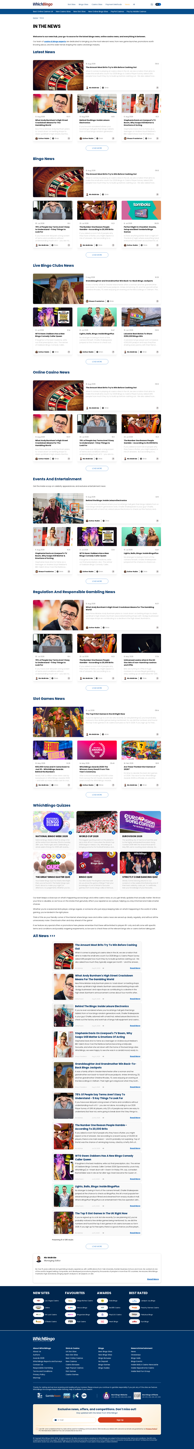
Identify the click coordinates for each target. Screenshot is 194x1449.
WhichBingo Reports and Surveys (47, 1361)
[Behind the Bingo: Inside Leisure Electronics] (97, 103)
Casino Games (72, 1374)
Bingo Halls (135, 1358)
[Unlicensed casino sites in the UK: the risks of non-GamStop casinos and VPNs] (141, 643)
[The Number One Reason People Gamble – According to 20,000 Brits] (97, 210)
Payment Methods (114, 4)
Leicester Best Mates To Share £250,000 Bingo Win (138, 334)
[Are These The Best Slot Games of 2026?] (141, 750)
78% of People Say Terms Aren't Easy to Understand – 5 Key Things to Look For (52, 229)
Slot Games (71, 1371)
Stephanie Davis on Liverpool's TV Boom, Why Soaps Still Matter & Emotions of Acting (140, 122)
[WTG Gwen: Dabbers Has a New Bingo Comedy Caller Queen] (52, 316)
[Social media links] (158, 4)
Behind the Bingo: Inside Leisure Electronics (94, 121)
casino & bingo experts (55, 41)
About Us (37, 1351)
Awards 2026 (38, 1358)
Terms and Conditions (42, 1371)
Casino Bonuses (72, 1364)
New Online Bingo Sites (98, 11)
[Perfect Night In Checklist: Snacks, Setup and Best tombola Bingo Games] (141, 210)
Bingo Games (104, 1364)
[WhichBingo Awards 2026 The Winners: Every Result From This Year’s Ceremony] (97, 750)
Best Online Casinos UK (43, 11)
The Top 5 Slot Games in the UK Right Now (105, 714)
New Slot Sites (79, 11)
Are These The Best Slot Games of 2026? (139, 768)
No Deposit (103, 1361)
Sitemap (36, 1377)
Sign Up (120, 1420)
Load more (97, 1246)
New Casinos (71, 1361)
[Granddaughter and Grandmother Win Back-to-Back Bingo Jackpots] (58, 289)
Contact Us (38, 1364)
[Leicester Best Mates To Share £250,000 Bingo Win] (141, 316)
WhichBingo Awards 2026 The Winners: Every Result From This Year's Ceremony (94, 769)
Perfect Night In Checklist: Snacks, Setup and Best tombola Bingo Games (140, 229)
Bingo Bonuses (104, 1358)
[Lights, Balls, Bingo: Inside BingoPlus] (97, 316)
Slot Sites (71, 4)
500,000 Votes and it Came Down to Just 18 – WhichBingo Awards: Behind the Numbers (52, 769)
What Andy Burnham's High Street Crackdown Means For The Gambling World (51, 122)
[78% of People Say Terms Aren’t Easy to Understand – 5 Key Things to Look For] (52, 210)
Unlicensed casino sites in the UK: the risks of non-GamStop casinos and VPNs (140, 662)
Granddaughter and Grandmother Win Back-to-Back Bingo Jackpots (119, 281)
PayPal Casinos (117, 11)
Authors (36, 1354)
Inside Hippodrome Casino (142, 1368)
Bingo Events (136, 1361)
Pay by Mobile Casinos (136, 11)
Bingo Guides (104, 1368)
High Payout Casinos (74, 1368)
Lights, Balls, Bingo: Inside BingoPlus (96, 333)
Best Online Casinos (74, 1358)
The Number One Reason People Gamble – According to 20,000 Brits (96, 228)
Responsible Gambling (43, 1368)
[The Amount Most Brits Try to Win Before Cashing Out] (58, 75)
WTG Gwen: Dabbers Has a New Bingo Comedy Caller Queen (50, 334)
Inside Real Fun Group (140, 1371)
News (127, 4)
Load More (97, 148)
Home (35, 18)
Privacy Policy (39, 1374)
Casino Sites (97, 4)
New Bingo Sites (105, 1354)
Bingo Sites (83, 4)
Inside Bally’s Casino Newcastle (144, 1364)
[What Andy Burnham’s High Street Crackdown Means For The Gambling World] (52, 103)
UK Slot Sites (71, 1351)
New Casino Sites (63, 11)
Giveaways (136, 1354)
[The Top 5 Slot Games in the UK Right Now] (58, 722)
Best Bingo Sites (105, 1351)
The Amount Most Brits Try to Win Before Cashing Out (111, 67)
